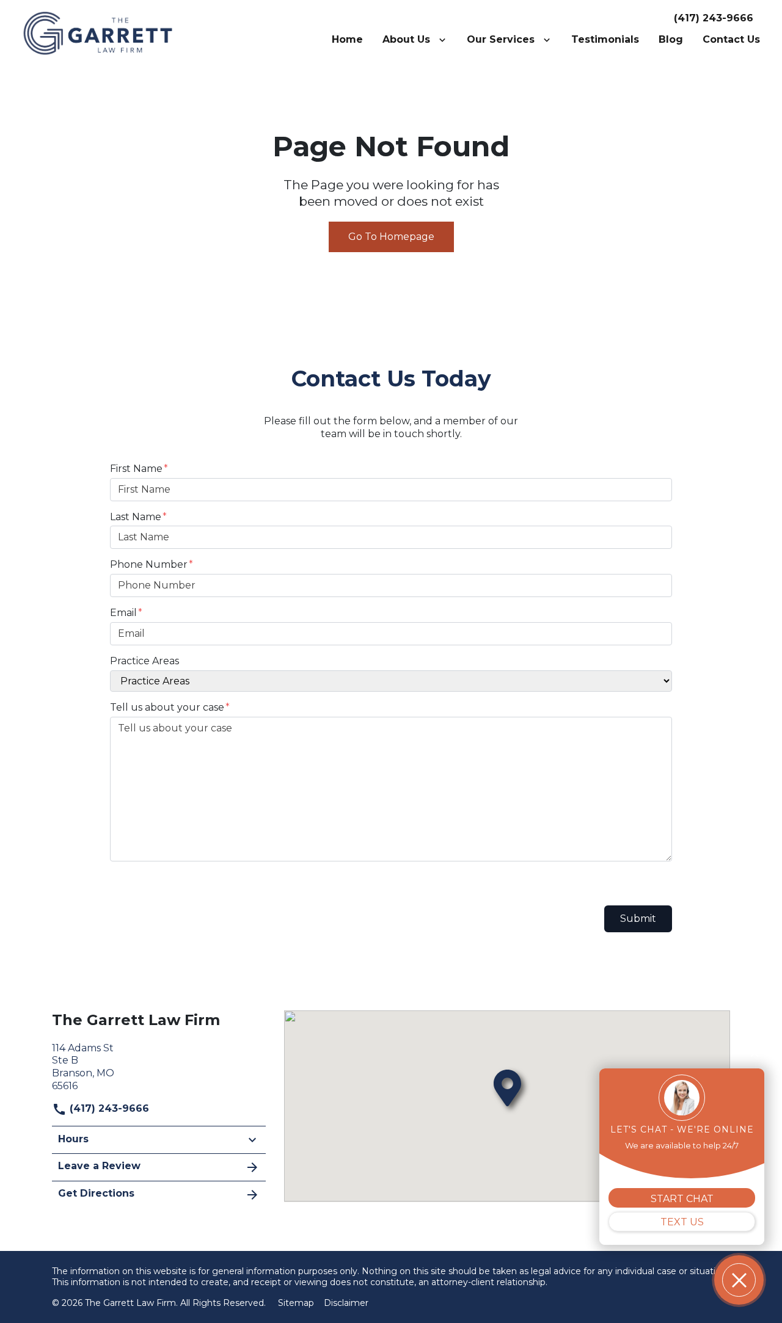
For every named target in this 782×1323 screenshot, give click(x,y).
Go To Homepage (391, 236)
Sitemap (296, 1302)
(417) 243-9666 (713, 18)
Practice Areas (144, 661)
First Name (136, 468)
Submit (638, 918)
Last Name (135, 517)
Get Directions (96, 1193)
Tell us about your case (167, 707)
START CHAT (682, 1199)
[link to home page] (97, 32)
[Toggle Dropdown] (445, 40)
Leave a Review (99, 1166)
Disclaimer (346, 1302)
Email (123, 612)
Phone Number (149, 564)
